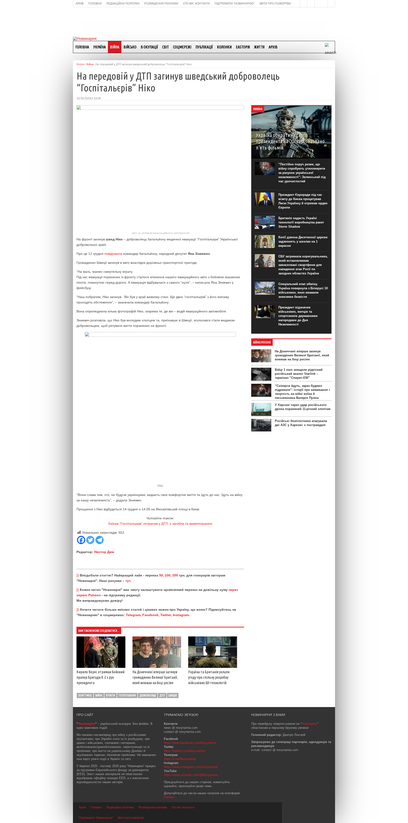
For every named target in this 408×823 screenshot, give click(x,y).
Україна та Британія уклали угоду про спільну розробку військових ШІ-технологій (209, 677)
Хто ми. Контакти (183, 807)
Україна (99, 47)
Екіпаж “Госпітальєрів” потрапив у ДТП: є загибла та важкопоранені (160, 523)
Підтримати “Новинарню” (96, 817)
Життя (259, 47)
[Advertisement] (204, 21)
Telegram (133, 615)
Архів (273, 47)
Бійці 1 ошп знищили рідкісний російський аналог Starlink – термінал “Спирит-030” (299, 374)
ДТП (162, 695)
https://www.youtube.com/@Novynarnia (191, 775)
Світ (165, 47)
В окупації (149, 47)
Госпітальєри (127, 695)
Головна (82, 47)
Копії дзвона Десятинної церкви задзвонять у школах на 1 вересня (302, 241)
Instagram (181, 615)
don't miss (85, 695)
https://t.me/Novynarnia (180, 759)
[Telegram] (99, 540)
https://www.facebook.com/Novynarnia (190, 743)
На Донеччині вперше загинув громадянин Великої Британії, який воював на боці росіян (155, 677)
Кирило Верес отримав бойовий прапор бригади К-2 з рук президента (100, 677)
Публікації (204, 47)
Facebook (150, 615)
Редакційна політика (120, 807)
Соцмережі (182, 47)
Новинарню (309, 723)
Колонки (224, 47)
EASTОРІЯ (243, 47)
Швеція (173, 695)
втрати (110, 695)
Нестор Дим (104, 552)
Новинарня (86, 723)
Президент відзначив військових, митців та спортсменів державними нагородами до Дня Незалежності (298, 316)
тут (127, 581)
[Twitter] (90, 540)
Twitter (165, 615)
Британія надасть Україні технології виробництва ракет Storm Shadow (301, 222)
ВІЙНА (114, 47)
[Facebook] (81, 540)
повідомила (113, 254)
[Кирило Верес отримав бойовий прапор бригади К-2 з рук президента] (100, 667)
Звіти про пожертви (131, 817)
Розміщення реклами (153, 807)
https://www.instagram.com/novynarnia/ (191, 767)
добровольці (148, 695)
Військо (129, 47)
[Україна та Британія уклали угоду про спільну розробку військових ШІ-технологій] (212, 667)
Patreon (169, 797)
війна (98, 695)
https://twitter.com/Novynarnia (184, 751)
